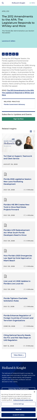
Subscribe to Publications (19, 389)
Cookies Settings (18, 404)
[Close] (34, 392)
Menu (33, 3)
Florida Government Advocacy (14, 104)
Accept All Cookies (18, 415)
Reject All (18, 409)
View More (18, 355)
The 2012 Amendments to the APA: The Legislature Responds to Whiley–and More (18, 93)
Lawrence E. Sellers (8, 41)
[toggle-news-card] (31, 131)
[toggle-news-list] (34, 131)
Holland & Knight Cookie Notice (23, 400)
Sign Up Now (18, 119)
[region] (18, 404)
